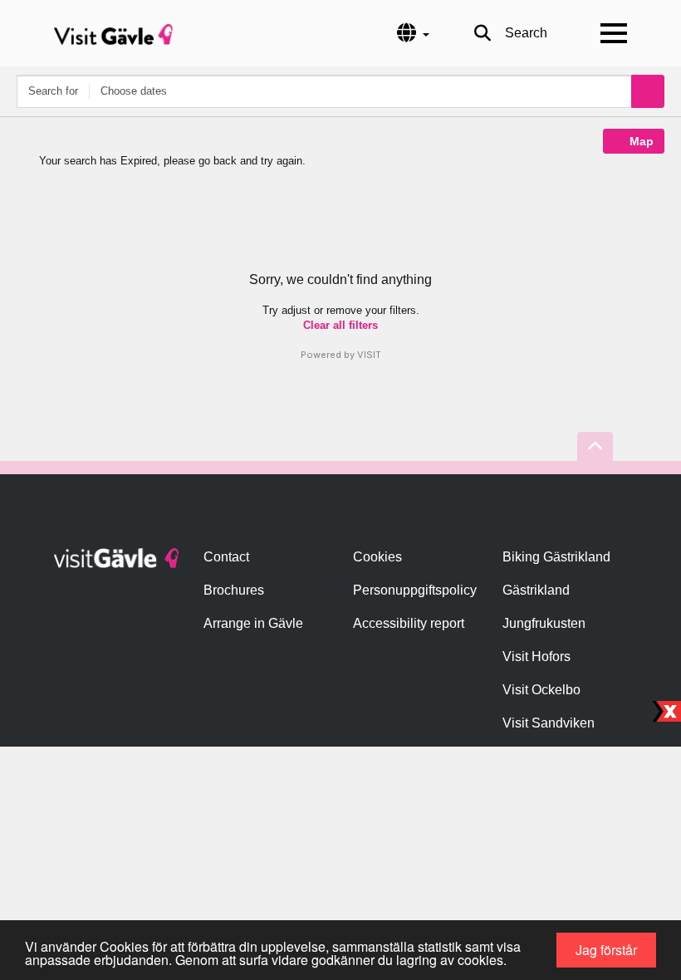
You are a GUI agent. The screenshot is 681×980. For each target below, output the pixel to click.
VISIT (369, 354)
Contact (226, 557)
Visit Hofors (536, 656)
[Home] (113, 33)
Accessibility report (408, 623)
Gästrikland (536, 590)
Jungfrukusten (543, 623)
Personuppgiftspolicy (415, 590)
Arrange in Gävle (253, 623)
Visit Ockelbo (541, 690)
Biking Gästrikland (556, 557)
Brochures (233, 590)
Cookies (377, 557)
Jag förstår (606, 949)
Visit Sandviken (548, 723)
